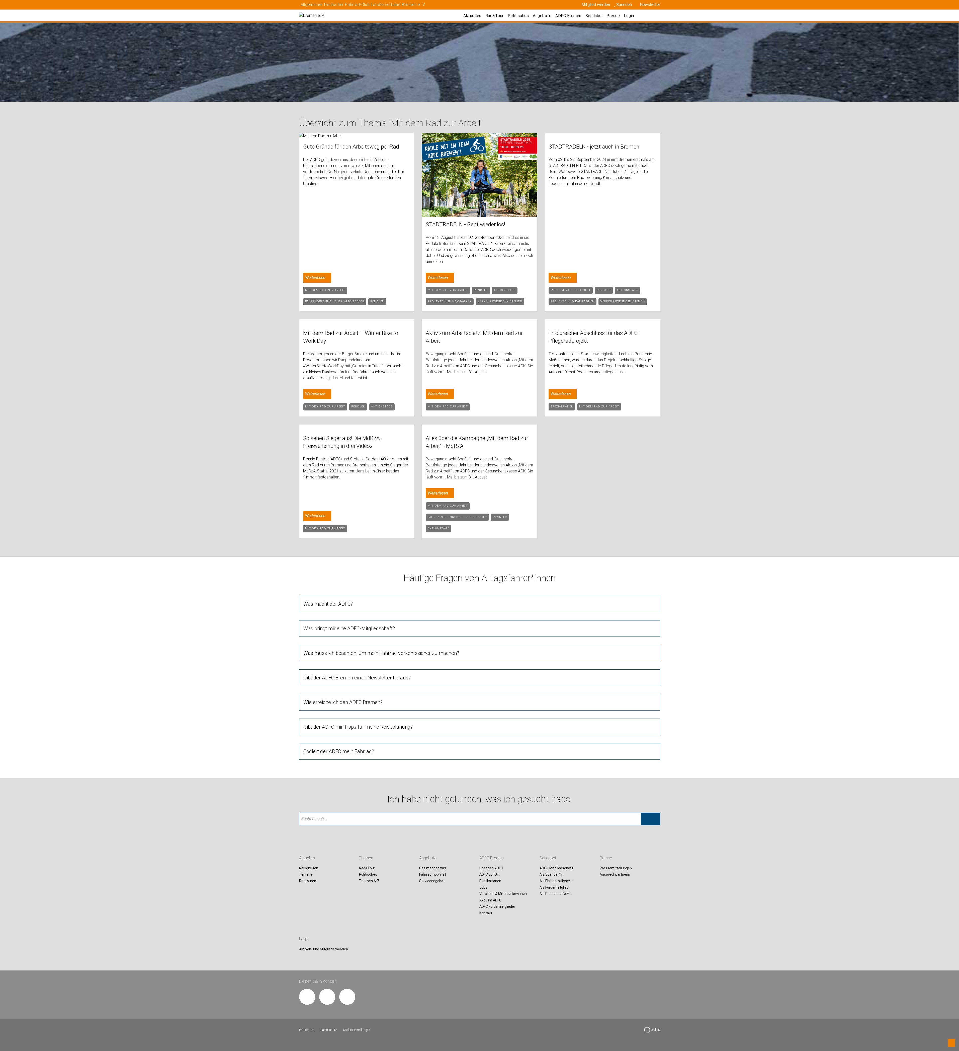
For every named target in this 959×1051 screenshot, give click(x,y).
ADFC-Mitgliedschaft (556, 868)
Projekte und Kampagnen (450, 301)
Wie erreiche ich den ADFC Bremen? (343, 702)
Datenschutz (328, 1030)
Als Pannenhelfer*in (556, 894)
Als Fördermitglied (554, 887)
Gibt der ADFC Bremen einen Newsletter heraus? (357, 678)
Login (629, 15)
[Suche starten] (650, 819)
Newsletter (650, 4)
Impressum (306, 1030)
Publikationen (490, 881)
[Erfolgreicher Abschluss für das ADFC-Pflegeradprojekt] (602, 322)
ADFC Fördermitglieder (497, 907)
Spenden (624, 4)
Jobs (483, 887)
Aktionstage (504, 290)
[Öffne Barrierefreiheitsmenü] (643, 16)
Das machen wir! (432, 868)
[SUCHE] (654, 16)
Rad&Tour (494, 15)
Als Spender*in (551, 875)
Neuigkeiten (308, 868)
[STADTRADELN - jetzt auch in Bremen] (602, 136)
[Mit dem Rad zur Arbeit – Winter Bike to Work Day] (357, 322)
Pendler (377, 301)
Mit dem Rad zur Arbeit (325, 290)
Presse (613, 15)
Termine (306, 875)
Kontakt (485, 913)
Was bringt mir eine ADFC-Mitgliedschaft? (349, 628)
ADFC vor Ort (489, 875)
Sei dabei (594, 15)
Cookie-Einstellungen (356, 1030)
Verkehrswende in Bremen (500, 301)
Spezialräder (562, 406)
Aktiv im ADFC (490, 900)
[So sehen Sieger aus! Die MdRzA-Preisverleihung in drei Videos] (357, 428)
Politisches (518, 15)
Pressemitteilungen (616, 868)
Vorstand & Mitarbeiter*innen (503, 894)
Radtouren (307, 881)
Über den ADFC (491, 868)
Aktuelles (472, 15)
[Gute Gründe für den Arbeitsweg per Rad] (357, 136)
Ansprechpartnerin (615, 875)
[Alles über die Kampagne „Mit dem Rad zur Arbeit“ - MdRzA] (479, 428)
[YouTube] (347, 997)
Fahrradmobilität (432, 875)
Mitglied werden (595, 4)
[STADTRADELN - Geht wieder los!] (479, 175)
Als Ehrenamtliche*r (556, 881)
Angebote (542, 15)
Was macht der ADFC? (328, 604)
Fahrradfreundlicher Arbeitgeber (334, 301)
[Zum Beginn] (951, 1043)
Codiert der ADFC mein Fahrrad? (338, 751)
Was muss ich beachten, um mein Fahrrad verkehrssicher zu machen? (381, 653)
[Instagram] (327, 997)
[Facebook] (307, 997)
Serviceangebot (432, 881)
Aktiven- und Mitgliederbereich (323, 949)
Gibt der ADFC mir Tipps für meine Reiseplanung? (358, 727)
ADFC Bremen (568, 15)
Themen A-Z (369, 881)
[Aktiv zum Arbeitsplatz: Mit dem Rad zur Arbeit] (479, 322)
